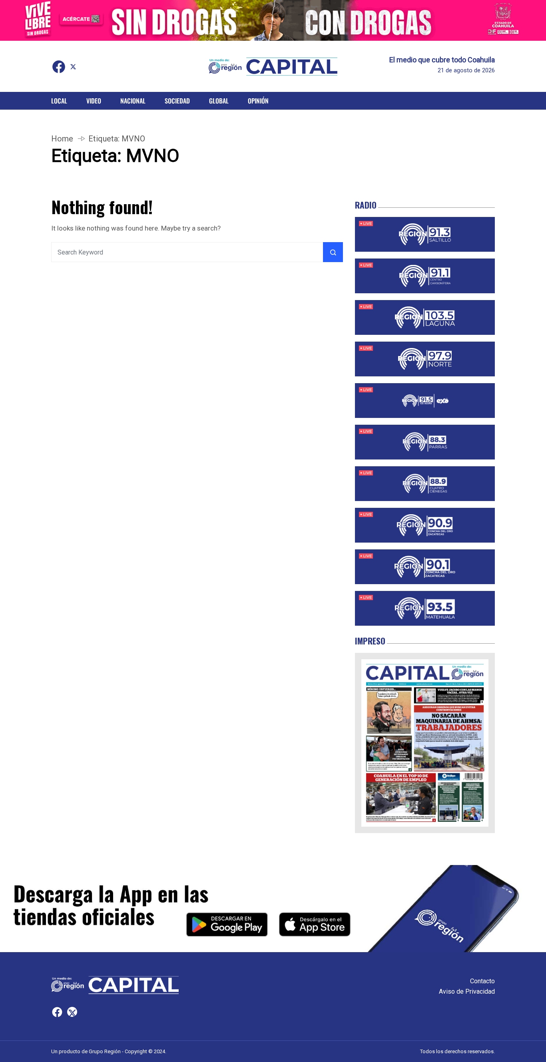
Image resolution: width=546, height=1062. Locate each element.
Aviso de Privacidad (467, 991)
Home (62, 138)
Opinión (258, 100)
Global (219, 100)
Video (93, 100)
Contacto (482, 981)
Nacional (132, 100)
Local (59, 100)
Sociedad (177, 100)
